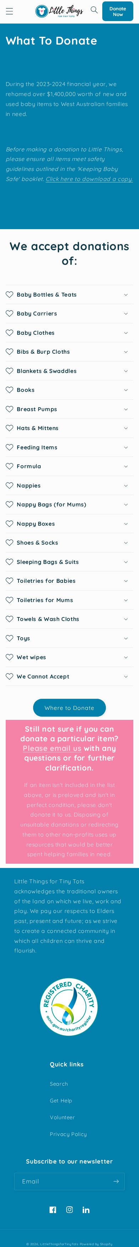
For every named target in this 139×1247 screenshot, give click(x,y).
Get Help (61, 1100)
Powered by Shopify (96, 1244)
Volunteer (62, 1117)
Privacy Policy (68, 1134)
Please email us (52, 748)
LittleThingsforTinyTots (59, 1244)
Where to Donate (70, 707)
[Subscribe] (116, 1181)
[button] (9, 11)
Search (59, 1083)
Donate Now (117, 11)
